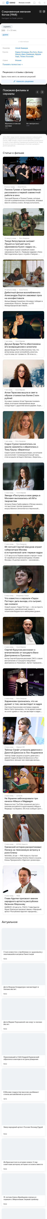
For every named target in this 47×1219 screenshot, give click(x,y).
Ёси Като (33, 52)
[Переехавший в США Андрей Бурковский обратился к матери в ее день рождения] (23, 1049)
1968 (3, 30)
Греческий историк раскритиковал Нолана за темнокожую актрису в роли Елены (23, 850)
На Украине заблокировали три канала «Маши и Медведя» (21, 800)
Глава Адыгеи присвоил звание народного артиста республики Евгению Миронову (21, 901)
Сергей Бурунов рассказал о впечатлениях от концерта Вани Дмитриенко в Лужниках (21, 653)
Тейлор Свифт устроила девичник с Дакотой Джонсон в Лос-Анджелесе (24, 751)
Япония (18, 60)
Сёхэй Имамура (21, 48)
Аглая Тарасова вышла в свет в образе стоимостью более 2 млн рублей (22, 395)
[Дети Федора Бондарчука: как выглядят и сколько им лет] (23, 979)
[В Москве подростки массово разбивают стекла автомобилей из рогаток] (23, 1084)
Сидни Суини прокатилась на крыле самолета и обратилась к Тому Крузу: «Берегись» (21, 447)
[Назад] (37, 92)
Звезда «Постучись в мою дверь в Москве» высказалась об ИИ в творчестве (22, 498)
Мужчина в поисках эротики (13, 125)
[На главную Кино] (12, 2)
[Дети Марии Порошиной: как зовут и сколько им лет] (23, 1014)
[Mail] (7, 2)
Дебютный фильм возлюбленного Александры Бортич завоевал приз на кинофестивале (23, 295)
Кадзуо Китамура (22, 52)
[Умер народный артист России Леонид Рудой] (23, 1119)
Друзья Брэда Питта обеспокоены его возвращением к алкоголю (23, 345)
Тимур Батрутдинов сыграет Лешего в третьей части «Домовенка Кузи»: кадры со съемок (20, 244)
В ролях (5, 52)
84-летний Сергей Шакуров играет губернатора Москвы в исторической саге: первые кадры (24, 550)
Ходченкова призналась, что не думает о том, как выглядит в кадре (23, 702)
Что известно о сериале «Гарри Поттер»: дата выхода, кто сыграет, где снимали (23, 601)
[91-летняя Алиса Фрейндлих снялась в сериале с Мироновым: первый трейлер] (23, 1189)
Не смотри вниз (32, 123)
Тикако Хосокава (26, 56)
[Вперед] (42, 92)
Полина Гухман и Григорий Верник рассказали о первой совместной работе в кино (23, 192)
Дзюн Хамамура (27, 54)
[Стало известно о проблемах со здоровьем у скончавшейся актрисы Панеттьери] (23, 944)
